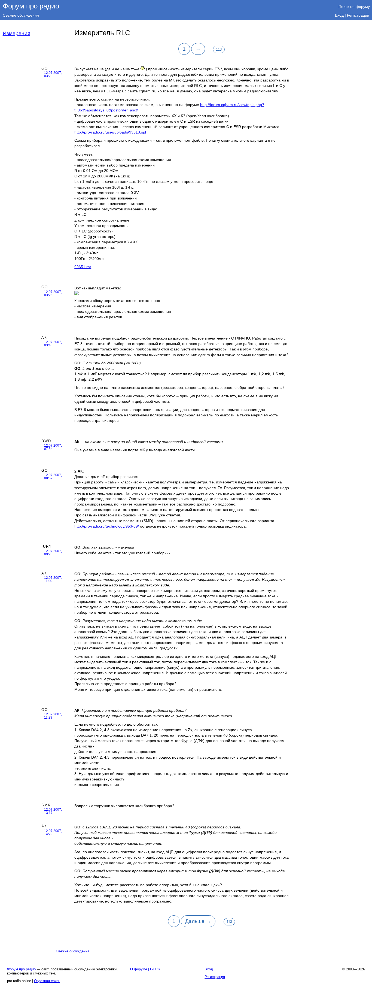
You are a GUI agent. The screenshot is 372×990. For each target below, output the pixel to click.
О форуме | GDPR (145, 969)
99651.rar (82, 267)
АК (44, 337)
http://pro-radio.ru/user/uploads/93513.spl (110, 132)
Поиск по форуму (354, 6)
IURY (46, 546)
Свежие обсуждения (21, 15)
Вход (339, 15)
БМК (46, 805)
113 (219, 49)
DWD (46, 441)
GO (44, 68)
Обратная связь (47, 981)
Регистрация (358, 15)
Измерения (16, 33)
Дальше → (198, 921)
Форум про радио (31, 6)
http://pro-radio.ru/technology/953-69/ (106, 526)
